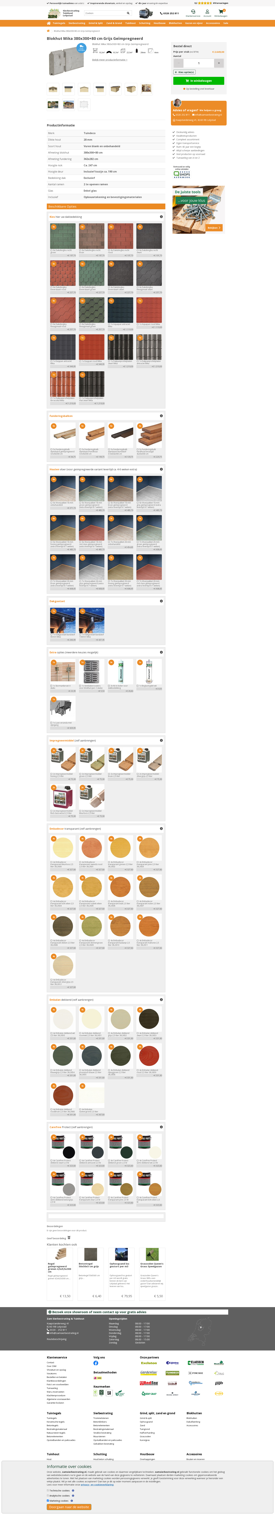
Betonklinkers (100, 1421)
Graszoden (145, 1436)
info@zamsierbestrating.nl (208, 114)
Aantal (177, 56)
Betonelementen (55, 1436)
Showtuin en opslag (56, 1369)
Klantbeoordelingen (56, 1380)
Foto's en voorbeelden (58, 1384)
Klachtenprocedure (56, 1395)
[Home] (48, 31)
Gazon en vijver (194, 23)
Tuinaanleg (52, 1388)
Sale (225, 23)
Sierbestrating (77, 23)
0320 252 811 (183, 114)
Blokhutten (175, 23)
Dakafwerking (193, 1421)
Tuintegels (59, 23)
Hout (49, 1459)
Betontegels (52, 1425)
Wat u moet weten (55, 1391)
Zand (142, 1425)
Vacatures (52, 1373)
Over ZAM (51, 1366)
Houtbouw (160, 23)
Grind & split (146, 1418)
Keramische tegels (56, 1421)
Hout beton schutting (103, 1459)
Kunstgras (145, 1440)
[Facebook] (95, 1362)
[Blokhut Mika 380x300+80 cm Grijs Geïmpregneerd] (67, 61)
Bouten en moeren (196, 1459)
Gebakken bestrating (103, 1443)
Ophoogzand (146, 1421)
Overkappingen (147, 1459)
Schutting (144, 23)
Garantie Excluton (55, 1402)
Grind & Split (96, 23)
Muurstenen (99, 1436)
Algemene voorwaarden (58, 1399)
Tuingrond (145, 1429)
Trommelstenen (101, 1418)
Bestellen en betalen (57, 1377)
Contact (50, 1362)
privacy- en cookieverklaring (97, 1484)
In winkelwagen (201, 81)
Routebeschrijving (57, 1339)
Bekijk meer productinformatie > (109, 59)
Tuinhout (130, 23)
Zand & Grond (114, 23)
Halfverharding (147, 1432)
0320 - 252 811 (58, 1329)
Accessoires (213, 23)
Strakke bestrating (102, 1432)
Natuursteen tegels (56, 1432)
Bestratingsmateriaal (57, 1429)
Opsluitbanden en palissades (61, 1440)
